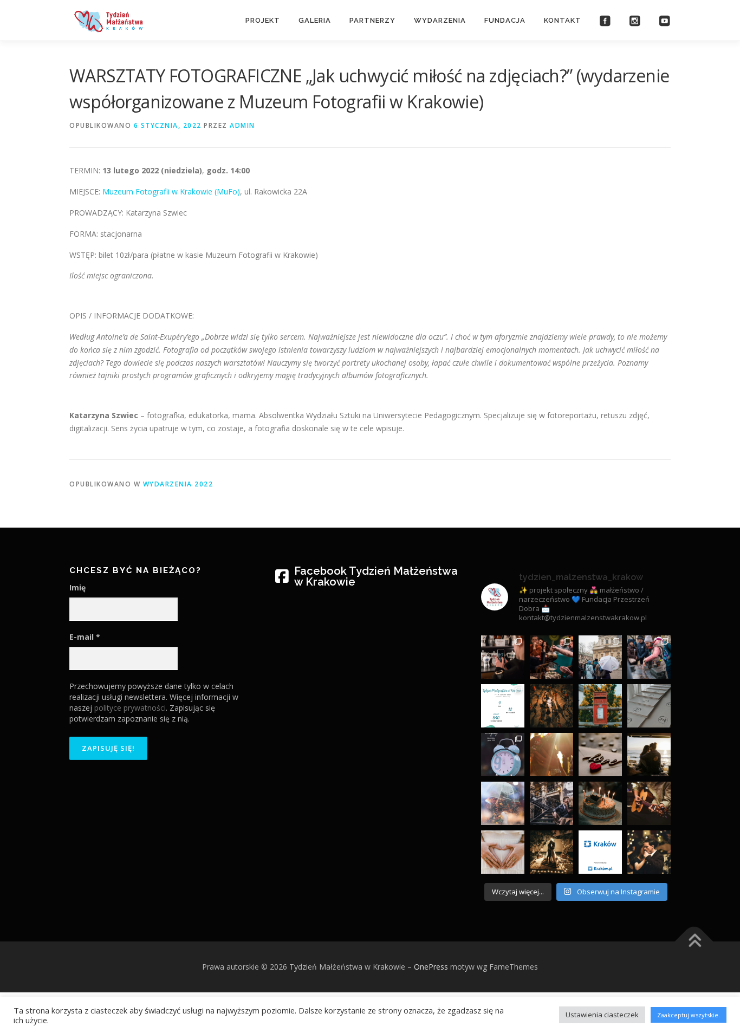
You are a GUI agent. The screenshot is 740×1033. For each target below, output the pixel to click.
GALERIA (314, 20)
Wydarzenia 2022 (178, 484)
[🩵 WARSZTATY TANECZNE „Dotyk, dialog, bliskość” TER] (649, 852)
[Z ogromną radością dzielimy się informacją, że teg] (600, 852)
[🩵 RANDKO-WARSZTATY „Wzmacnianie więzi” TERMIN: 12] (502, 803)
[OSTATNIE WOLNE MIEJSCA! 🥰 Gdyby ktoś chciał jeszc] (551, 705)
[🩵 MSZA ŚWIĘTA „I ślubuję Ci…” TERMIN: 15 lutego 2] (551, 754)
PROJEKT (262, 20)
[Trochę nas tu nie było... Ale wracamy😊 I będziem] (649, 657)
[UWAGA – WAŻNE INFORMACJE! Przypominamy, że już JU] (502, 754)
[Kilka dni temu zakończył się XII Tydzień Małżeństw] (502, 705)
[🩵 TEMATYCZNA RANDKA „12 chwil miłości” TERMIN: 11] (551, 803)
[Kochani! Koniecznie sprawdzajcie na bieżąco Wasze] (600, 705)
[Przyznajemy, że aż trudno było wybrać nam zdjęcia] (551, 657)
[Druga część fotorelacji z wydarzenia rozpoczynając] (600, 657)
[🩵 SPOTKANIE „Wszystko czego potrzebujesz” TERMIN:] (551, 852)
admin (242, 125)
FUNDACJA (504, 20)
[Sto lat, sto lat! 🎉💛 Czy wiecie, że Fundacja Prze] (600, 803)
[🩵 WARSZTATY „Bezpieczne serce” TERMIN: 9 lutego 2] (502, 852)
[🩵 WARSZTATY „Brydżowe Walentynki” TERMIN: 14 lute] (600, 754)
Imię (77, 587)
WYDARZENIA (440, 20)
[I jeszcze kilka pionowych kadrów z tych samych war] (502, 657)
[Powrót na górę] (694, 941)
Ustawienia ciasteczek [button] (602, 1014)
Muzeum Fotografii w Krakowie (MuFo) (171, 191)
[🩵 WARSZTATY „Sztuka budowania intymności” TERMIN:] (649, 754)
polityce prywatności (130, 708)
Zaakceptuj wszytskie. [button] (688, 1015)
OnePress (431, 966)
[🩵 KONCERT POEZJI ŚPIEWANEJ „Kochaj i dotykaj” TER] (649, 803)
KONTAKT (562, 20)
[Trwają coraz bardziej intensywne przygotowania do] (649, 705)
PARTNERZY (372, 20)
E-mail (84, 637)
